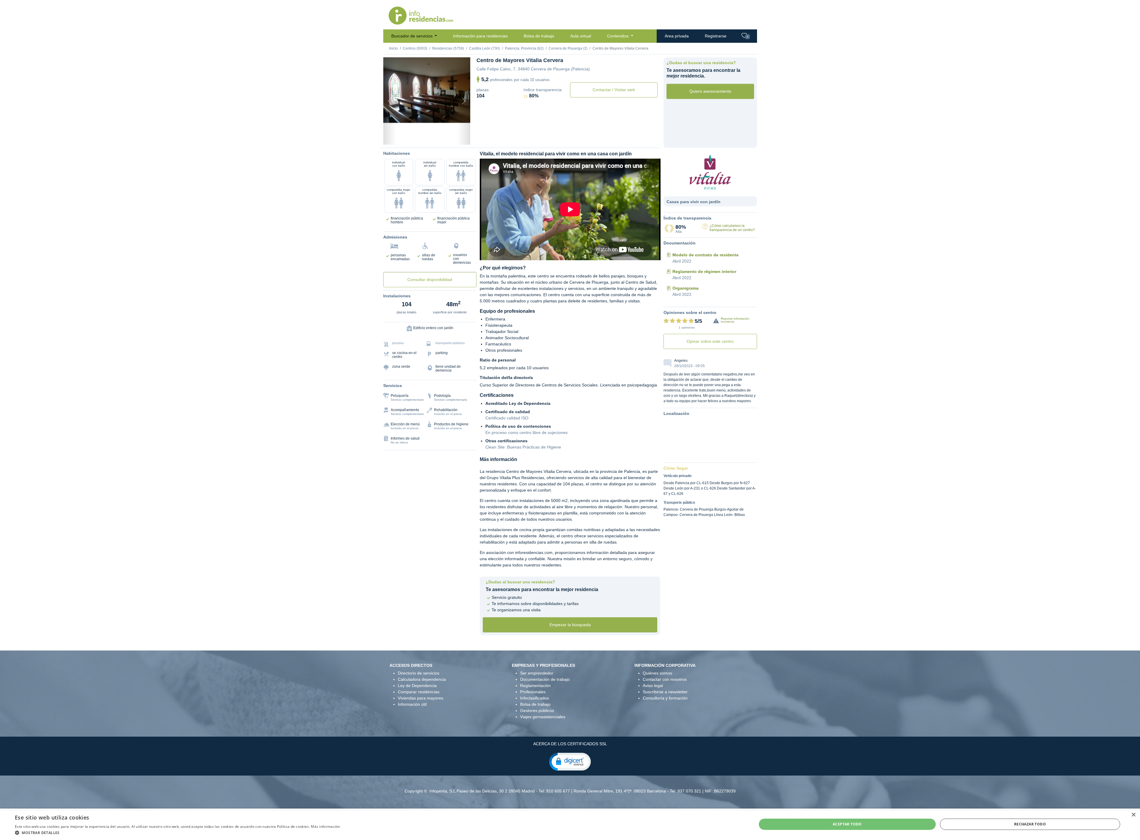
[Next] (463, 101)
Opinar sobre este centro (710, 341)
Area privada (677, 36)
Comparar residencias (418, 691)
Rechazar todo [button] (1030, 824)
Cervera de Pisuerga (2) (568, 48)
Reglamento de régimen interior (704, 271)
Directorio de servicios (418, 673)
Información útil (412, 704)
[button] (570, 761)
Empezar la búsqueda (570, 624)
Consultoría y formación (665, 698)
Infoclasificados (534, 698)
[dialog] (570, 824)
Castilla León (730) (484, 48)
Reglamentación (535, 685)
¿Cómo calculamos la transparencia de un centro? (732, 228)
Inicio (393, 48)
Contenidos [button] (618, 36)
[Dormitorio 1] (411, 137)
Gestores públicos (537, 710)
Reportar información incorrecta (735, 320)
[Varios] (442, 137)
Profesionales (533, 691)
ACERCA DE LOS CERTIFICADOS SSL (570, 743)
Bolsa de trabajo (539, 36)
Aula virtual (580, 36)
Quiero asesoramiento (710, 91)
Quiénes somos (657, 673)
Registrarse (715, 36)
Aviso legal (653, 685)
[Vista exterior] (401, 137)
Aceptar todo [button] (847, 824)
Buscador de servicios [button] (412, 36)
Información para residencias (480, 36)
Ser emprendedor (536, 673)
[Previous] (389, 101)
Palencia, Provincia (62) (524, 48)
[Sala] (432, 137)
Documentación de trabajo (545, 679)
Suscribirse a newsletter (665, 691)
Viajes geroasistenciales (542, 716)
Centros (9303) (415, 48)
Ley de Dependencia (417, 685)
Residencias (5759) (448, 48)
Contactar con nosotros (665, 679)
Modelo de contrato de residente (705, 254)
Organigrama (685, 288)
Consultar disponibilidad (429, 279)
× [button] (1133, 815)
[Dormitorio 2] (421, 137)
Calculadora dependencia (422, 679)
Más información (325, 826)
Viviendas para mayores (420, 698)
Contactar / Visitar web (614, 89)
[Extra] (452, 137)
